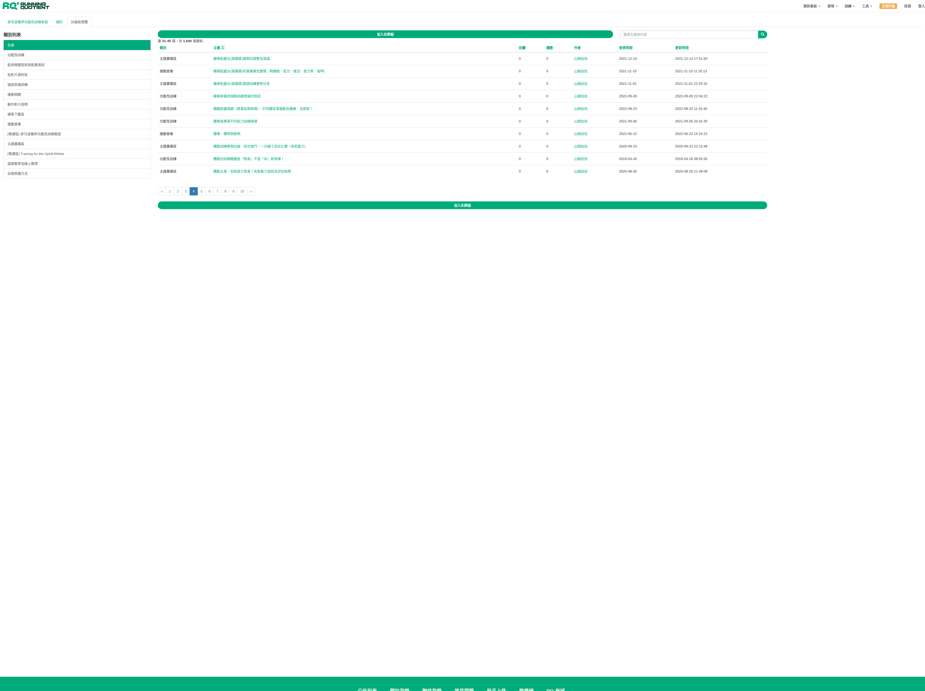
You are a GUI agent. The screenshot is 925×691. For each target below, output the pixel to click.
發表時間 (626, 48)
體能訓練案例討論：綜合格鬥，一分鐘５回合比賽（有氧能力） (260, 146)
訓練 (848, 6)
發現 (831, 6)
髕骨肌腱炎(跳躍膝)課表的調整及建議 (241, 58)
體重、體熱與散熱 (226, 134)
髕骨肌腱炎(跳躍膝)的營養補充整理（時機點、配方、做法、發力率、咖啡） (270, 71)
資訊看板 (810, 6)
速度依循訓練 (17, 84)
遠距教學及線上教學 (22, 164)
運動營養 (14, 124)
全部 (10, 45)
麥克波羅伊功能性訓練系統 (27, 22)
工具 (866, 6)
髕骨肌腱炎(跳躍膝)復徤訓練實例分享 (241, 84)
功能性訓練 (15, 55)
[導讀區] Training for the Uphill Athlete (35, 154)
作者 (577, 48)
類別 (163, 48)
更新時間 (682, 48)
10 (242, 191)
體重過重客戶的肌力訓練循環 (235, 121)
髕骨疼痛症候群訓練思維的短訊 (237, 96)
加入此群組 (385, 34)
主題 (216, 48)
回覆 (522, 48)
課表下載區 (15, 114)
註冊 (907, 6)
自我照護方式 (17, 173)
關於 (59, 22)
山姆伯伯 (581, 58)
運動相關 (14, 94)
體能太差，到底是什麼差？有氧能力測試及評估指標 (252, 171)
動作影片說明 (17, 104)
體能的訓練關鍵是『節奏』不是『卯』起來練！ (248, 159)
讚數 (549, 48)
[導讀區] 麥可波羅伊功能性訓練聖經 (34, 134)
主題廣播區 (15, 144)
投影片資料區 (17, 75)
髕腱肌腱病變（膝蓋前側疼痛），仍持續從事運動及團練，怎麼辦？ (263, 109)
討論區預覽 (79, 22)
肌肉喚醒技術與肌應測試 (26, 65)
